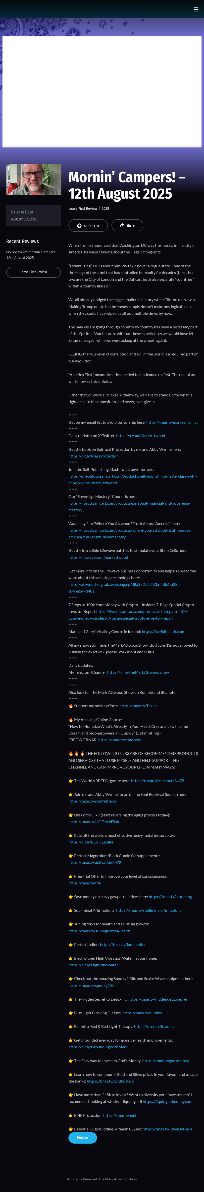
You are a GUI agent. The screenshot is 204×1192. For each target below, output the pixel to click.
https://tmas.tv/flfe (84, 882)
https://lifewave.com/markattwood (98, 557)
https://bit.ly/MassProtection (93, 456)
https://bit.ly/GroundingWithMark (98, 1046)
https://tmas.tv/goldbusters (110, 1081)
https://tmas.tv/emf (119, 1115)
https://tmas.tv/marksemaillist (172, 422)
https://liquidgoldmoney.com (167, 1101)
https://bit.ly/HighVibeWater (93, 964)
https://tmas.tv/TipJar (138, 705)
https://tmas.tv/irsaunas (154, 1026)
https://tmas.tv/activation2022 (94, 862)
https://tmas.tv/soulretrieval (92, 801)
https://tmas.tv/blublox (142, 1012)
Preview (82, 1138)
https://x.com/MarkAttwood (140, 435)
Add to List (91, 226)
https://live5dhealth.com (163, 631)
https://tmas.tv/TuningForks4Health (99, 930)
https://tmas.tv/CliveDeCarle (167, 1128)
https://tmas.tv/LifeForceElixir (94, 821)
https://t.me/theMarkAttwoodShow (138, 672)
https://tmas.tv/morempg (170, 896)
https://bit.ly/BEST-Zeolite (90, 842)
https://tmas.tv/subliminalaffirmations (148, 910)
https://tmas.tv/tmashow (119, 739)
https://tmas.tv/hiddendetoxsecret (158, 999)
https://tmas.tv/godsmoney (165, 1060)
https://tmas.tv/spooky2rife (91, 985)
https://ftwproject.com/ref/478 (157, 780)
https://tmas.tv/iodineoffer (123, 944)
